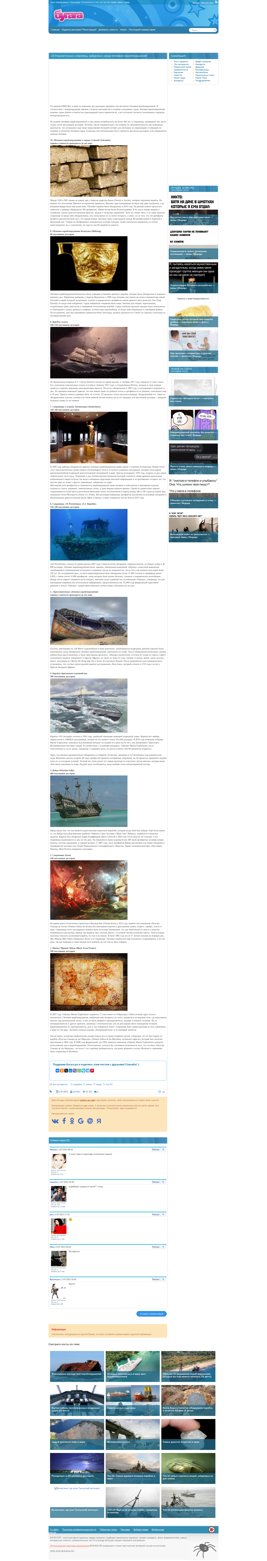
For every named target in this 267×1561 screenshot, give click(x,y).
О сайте (54, 1529)
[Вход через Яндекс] (100, 1122)
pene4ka (76, 1092)
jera (51, 1214)
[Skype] (83, 1070)
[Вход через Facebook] (65, 1122)
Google (114, 2)
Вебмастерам (141, 1529)
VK (101, 2)
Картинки (178, 72)
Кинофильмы (202, 69)
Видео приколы (203, 61)
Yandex (127, 2)
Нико (52, 1247)
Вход (53, 2)
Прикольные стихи (204, 75)
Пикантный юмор (182, 67)
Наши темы (201, 77)
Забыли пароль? (62, 2)
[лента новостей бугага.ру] (216, 3)
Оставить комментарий (151, 1314)
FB (105, 2)
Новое (123, 29)
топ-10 (109, 1084)
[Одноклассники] (62, 1070)
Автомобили (201, 72)
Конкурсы (178, 80)
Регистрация (75, 2)
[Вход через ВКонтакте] (57, 1122)
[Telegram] (88, 1070)
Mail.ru (120, 2)
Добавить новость (108, 29)
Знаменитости (181, 69)
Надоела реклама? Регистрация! (79, 29)
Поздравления (202, 80)
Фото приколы (181, 61)
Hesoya (53, 1149)
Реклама (196, 3)
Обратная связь (207, 3)
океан (89, 1084)
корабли (78, 1084)
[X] (66, 1070)
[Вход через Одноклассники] (73, 1122)
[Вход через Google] (82, 1122)
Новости (178, 75)
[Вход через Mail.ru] (91, 1122)
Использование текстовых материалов (69, 1545)
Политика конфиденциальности (79, 1529)
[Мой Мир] (70, 1070)
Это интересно (60, 1084)
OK (108, 2)
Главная (55, 29)
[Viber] (75, 1070)
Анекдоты (200, 64)
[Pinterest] (92, 1070)
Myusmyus (55, 1279)
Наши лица (179, 77)
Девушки (199, 67)
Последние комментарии (142, 29)
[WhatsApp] (79, 1070)
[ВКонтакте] (57, 1070)
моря (99, 1084)
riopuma (54, 1182)
